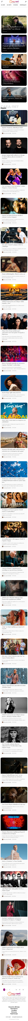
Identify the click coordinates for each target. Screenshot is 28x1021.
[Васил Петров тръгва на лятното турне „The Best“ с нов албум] (14, 354)
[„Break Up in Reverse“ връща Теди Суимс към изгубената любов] (14, 588)
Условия (14, 1010)
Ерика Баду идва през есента (11, 392)
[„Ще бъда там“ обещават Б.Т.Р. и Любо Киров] (14, 879)
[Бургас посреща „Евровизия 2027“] (14, 118)
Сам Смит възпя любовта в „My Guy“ (13, 804)
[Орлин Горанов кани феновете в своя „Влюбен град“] (14, 676)
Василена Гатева (7, 133)
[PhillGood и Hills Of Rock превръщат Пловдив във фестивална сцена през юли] (14, 469)
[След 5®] (14, 1)
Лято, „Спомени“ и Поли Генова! (12, 861)
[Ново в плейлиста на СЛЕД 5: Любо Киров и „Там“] (14, 292)
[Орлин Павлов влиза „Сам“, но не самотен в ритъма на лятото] (14, 766)
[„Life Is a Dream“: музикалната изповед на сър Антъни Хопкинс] (14, 559)
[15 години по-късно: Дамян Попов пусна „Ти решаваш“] (14, 500)
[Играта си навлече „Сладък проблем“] (14, 61)
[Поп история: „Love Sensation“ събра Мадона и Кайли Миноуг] (14, 177)
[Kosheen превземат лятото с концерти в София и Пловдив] (14, 909)
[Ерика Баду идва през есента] (14, 383)
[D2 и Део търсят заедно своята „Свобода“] (14, 235)
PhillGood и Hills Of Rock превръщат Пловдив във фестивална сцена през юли (13, 480)
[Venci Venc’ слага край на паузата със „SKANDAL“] (14, 411)
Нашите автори (14, 1007)
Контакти (14, 1008)
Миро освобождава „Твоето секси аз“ (13, 274)
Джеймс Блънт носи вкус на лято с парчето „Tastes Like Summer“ (12, 98)
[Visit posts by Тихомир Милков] (2, 164)
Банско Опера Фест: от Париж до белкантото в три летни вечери (14, 46)
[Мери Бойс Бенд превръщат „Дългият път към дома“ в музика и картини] (14, 321)
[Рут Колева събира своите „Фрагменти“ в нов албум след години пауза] (14, 735)
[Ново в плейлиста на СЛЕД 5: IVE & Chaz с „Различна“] (14, 938)
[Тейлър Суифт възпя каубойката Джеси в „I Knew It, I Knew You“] (14, 967)
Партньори (14, 1014)
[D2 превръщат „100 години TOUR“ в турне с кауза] (14, 529)
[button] (2, 1)
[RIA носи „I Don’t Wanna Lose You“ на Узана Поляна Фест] (14, 647)
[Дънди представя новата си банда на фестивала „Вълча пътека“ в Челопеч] (14, 146)
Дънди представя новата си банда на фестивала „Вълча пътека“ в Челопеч (13, 156)
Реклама (14, 1012)
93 (19, 989)
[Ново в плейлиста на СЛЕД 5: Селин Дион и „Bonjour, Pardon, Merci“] (14, 705)
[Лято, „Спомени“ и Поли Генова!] (14, 852)
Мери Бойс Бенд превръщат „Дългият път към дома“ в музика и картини (13, 332)
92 (16, 989)
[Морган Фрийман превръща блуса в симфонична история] (14, 822)
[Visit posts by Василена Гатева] (2, 133)
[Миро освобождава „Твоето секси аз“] (14, 264)
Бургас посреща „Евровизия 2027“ (12, 127)
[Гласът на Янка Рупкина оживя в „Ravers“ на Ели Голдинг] (14, 206)
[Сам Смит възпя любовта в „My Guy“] (14, 795)
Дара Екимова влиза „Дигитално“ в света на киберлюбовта (11, 81)
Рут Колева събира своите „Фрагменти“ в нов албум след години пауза (11, 745)
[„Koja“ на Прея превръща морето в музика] (14, 617)
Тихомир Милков (7, 164)
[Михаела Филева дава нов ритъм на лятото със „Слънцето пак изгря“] (14, 440)
